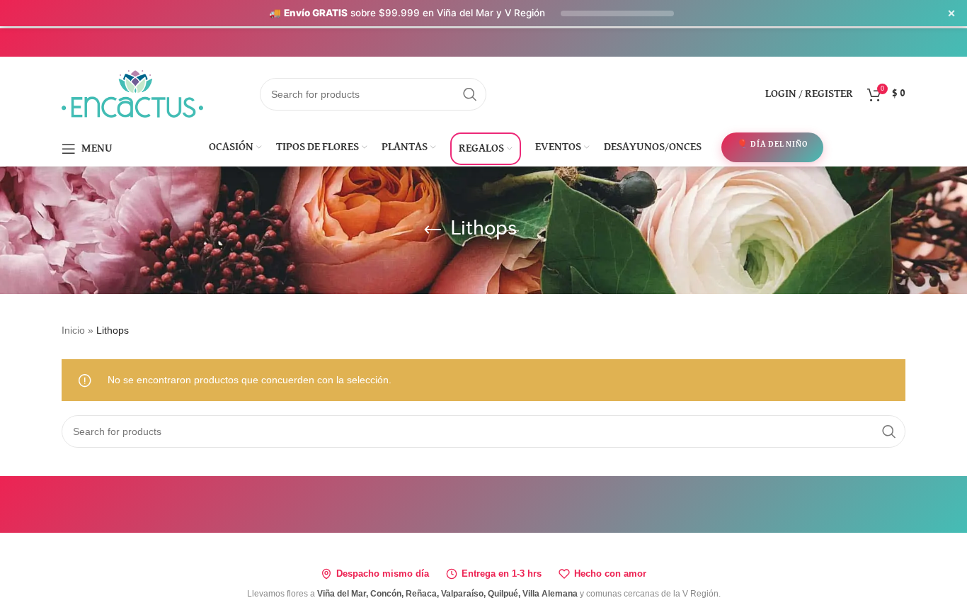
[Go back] (432, 230)
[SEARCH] (470, 94)
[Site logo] (132, 92)
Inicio (73, 330)
